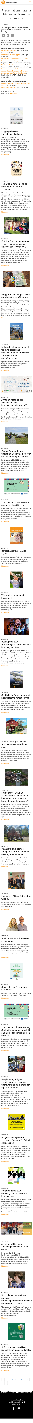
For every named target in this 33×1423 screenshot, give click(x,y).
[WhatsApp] (12, 35)
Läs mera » (5, 154)
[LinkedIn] (8, 35)
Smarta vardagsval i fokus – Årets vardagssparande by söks (14, 744)
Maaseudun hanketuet (8, 50)
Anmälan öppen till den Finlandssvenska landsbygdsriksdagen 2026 (14, 402)
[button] (30, 2)
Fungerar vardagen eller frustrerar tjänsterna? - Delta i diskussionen (15, 1140)
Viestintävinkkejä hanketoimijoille (12, 65)
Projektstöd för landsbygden (11, 55)
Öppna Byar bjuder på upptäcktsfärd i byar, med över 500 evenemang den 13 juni (16, 454)
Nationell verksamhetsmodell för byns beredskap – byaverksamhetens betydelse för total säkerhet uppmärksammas (15, 352)
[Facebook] (3, 35)
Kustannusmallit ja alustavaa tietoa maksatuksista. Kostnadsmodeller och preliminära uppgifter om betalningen (14, 71)
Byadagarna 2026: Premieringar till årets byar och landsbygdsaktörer (16, 644)
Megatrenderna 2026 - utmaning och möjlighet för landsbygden (14, 1193)
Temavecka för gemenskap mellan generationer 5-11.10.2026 (14, 187)
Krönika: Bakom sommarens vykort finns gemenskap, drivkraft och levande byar (15, 244)
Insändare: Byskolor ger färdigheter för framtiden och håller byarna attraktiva (15, 852)
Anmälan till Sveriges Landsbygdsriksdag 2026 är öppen (14, 1247)
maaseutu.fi (14, 93)
